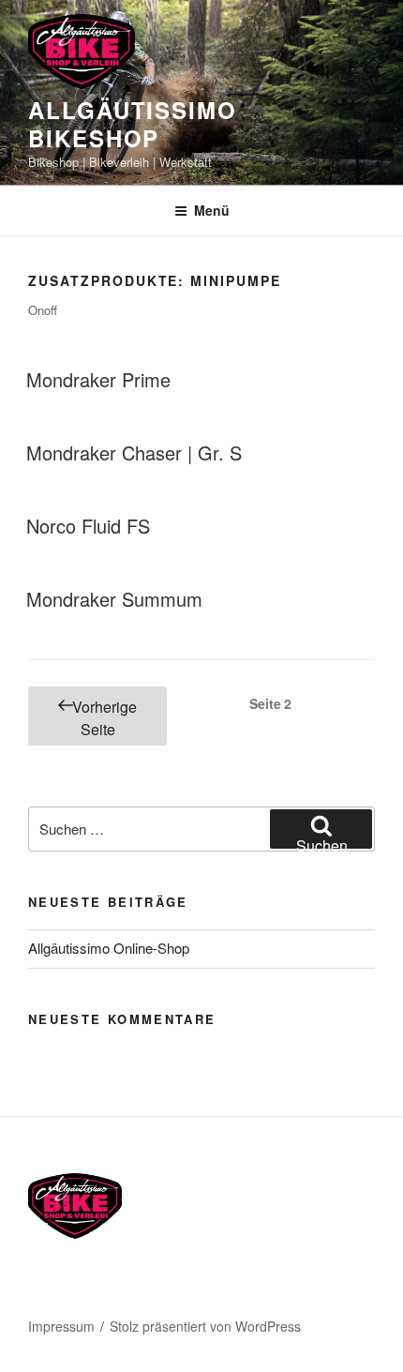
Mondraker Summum (114, 598)
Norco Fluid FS (88, 525)
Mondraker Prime (98, 379)
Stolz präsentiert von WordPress (205, 1326)
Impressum (61, 1326)
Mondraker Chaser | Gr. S (134, 452)
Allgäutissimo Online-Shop (108, 947)
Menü (212, 210)
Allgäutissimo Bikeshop (132, 124)
